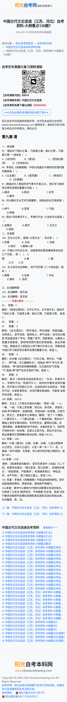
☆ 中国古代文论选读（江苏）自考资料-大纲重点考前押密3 (34, 581)
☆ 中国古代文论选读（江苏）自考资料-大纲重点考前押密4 (34, 577)
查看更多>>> (50, 527)
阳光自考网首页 (24, 43)
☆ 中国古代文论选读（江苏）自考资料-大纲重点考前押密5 (34, 573)
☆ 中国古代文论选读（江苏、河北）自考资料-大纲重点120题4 (34, 607)
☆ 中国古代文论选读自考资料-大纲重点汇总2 (27, 536)
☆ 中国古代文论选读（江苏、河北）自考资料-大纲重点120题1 (34, 618)
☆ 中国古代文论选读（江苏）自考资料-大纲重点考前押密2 (34, 584)
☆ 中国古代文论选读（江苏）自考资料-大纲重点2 (29, 625)
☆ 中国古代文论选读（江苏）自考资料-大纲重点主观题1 (33, 640)
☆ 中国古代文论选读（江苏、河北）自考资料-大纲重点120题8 (34, 592)
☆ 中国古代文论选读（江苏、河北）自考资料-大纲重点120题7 (34, 596)
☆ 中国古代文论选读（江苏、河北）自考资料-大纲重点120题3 (34, 611)
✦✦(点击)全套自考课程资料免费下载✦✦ (26, 112)
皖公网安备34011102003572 (21, 696)
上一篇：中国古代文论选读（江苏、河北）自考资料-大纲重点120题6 (33, 507)
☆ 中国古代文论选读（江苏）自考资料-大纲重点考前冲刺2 (34, 558)
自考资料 (7, 692)
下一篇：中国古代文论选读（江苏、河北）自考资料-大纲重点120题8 (33, 514)
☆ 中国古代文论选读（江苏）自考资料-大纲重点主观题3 (33, 633)
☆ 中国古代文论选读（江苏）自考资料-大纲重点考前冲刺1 (34, 562)
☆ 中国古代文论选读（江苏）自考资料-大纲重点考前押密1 (34, 588)
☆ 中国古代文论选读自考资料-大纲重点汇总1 (27, 540)
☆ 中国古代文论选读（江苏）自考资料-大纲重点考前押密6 (34, 570)
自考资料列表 (23, 47)
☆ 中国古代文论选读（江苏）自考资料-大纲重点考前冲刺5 (34, 547)
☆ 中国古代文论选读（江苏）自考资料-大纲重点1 (29, 629)
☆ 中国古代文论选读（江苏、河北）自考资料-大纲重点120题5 (34, 603)
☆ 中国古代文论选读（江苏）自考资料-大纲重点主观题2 (33, 637)
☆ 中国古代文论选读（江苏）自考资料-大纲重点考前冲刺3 (34, 555)
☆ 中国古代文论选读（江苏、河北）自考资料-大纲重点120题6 (34, 599)
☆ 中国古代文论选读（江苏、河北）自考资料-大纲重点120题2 (34, 614)
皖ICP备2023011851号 (31, 692)
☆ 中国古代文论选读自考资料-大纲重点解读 (26, 543)
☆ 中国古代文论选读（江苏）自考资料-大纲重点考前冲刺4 (34, 551)
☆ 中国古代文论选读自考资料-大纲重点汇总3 (27, 532)
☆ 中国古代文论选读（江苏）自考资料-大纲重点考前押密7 (34, 566)
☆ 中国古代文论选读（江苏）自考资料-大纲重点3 (29, 622)
